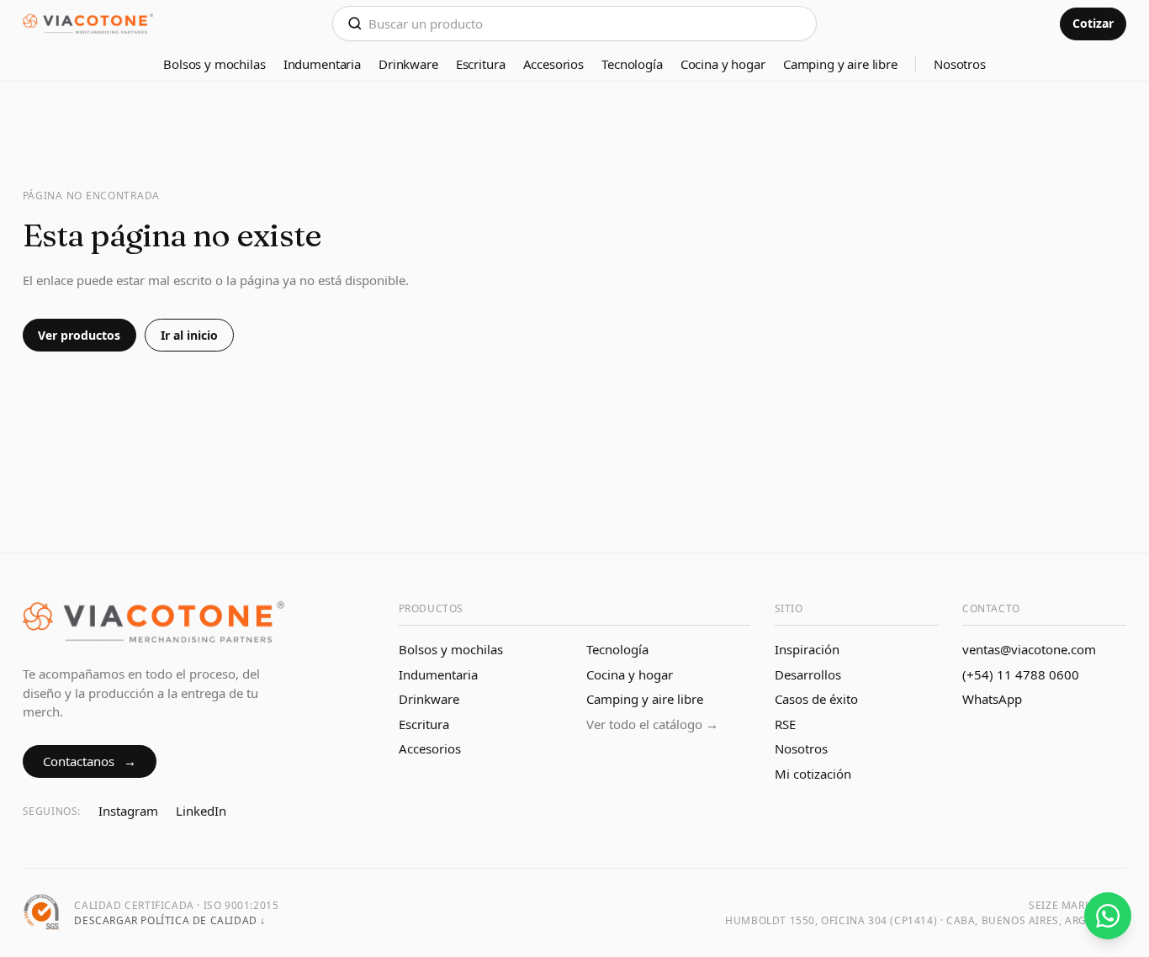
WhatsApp (992, 698)
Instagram (128, 810)
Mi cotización (813, 773)
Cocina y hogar (722, 64)
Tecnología (632, 64)
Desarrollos (808, 674)
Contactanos (89, 761)
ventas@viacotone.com (1029, 649)
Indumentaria (322, 64)
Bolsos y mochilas (214, 64)
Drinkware (408, 64)
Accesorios (554, 64)
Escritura (481, 64)
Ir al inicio (189, 335)
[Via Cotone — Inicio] (88, 23)
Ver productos (79, 335)
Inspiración (807, 649)
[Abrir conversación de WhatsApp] (1107, 915)
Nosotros (960, 64)
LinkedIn (201, 810)
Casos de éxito (816, 698)
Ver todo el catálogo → (652, 724)
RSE (785, 724)
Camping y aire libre (840, 64)
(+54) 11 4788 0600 (1020, 674)
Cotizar (1093, 23)
